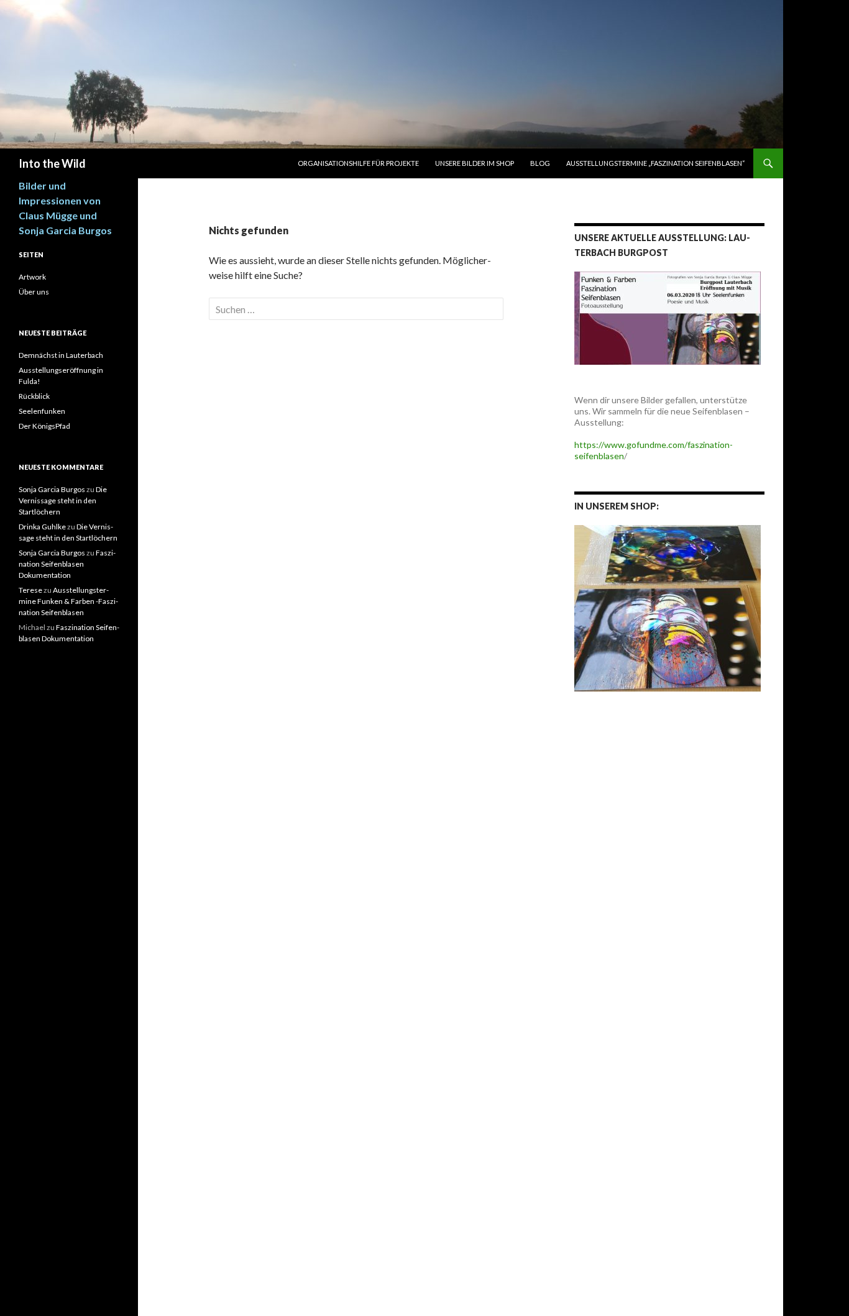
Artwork (32, 276)
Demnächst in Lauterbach (61, 355)
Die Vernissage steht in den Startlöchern (63, 500)
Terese (30, 590)
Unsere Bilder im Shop (474, 163)
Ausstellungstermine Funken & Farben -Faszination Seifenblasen (68, 601)
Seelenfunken (42, 411)
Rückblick (34, 396)
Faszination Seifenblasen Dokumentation (67, 564)
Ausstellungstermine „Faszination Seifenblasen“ (655, 163)
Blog (540, 163)
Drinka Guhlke (42, 526)
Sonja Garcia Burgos (52, 489)
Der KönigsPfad (44, 426)
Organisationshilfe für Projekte (358, 163)
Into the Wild (52, 163)
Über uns (34, 291)
